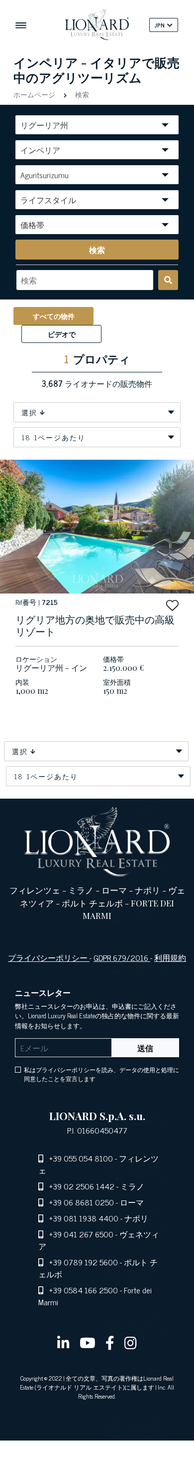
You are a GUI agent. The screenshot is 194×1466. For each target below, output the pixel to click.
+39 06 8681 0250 (81, 1201)
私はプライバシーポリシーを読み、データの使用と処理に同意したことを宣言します (101, 1074)
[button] (172, 605)
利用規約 (170, 957)
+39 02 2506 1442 (81, 1185)
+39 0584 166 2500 (83, 1289)
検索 (81, 94)
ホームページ (35, 94)
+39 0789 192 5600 (83, 1261)
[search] (168, 280)
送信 (145, 1047)
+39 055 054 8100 (81, 1158)
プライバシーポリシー (49, 957)
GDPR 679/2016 (122, 957)
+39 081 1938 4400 (83, 1217)
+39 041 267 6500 (81, 1233)
